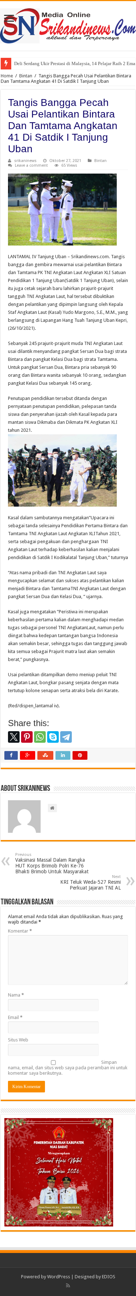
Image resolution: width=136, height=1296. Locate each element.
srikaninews (25, 160)
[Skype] (53, 737)
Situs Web (18, 1040)
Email (15, 1017)
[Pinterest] (27, 737)
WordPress (58, 1276)
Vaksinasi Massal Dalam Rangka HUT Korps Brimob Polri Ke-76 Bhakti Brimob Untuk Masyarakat (51, 863)
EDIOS (108, 1276)
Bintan (25, 75)
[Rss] (68, 1285)
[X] (14, 737)
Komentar (20, 931)
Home (7, 75)
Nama (16, 995)
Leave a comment (31, 165)
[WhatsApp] (40, 737)
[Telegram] (66, 737)
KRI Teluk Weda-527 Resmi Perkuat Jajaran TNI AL (90, 882)
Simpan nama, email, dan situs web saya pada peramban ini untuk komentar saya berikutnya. (67, 1068)
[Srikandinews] (68, 24)
